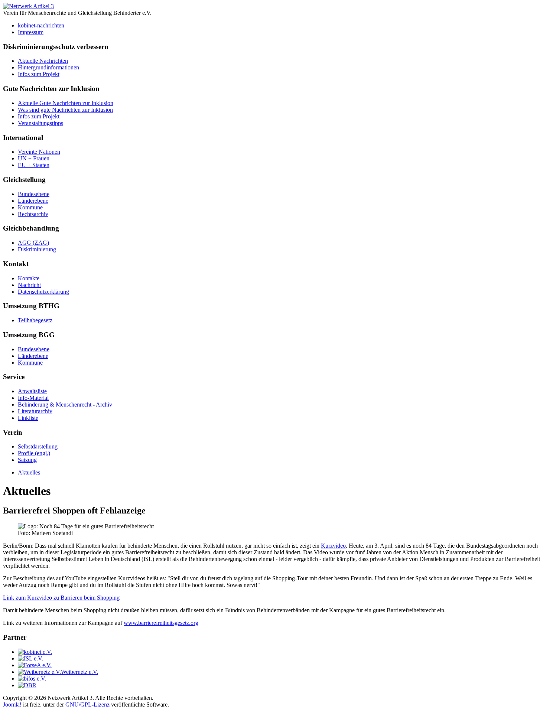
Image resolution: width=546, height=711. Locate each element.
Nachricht (29, 285)
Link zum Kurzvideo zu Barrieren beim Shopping (61, 597)
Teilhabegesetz (35, 320)
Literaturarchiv (35, 411)
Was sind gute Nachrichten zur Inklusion (65, 110)
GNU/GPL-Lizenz (87, 704)
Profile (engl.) (34, 453)
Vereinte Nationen (39, 152)
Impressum (30, 32)
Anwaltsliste (32, 391)
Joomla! (12, 704)
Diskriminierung (37, 249)
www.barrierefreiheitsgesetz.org (161, 623)
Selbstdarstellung (38, 446)
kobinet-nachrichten (41, 25)
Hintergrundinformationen (48, 67)
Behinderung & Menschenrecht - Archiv (65, 404)
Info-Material (33, 398)
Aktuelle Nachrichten (43, 61)
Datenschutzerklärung (43, 291)
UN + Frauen (33, 158)
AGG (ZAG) (33, 242)
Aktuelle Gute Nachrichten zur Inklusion (65, 103)
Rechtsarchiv (33, 214)
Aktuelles (29, 472)
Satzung (27, 460)
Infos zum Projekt (38, 74)
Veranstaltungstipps (40, 123)
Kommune (30, 207)
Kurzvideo (333, 545)
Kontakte (28, 278)
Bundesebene (33, 194)
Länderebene (33, 201)
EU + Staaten (33, 165)
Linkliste (28, 418)
